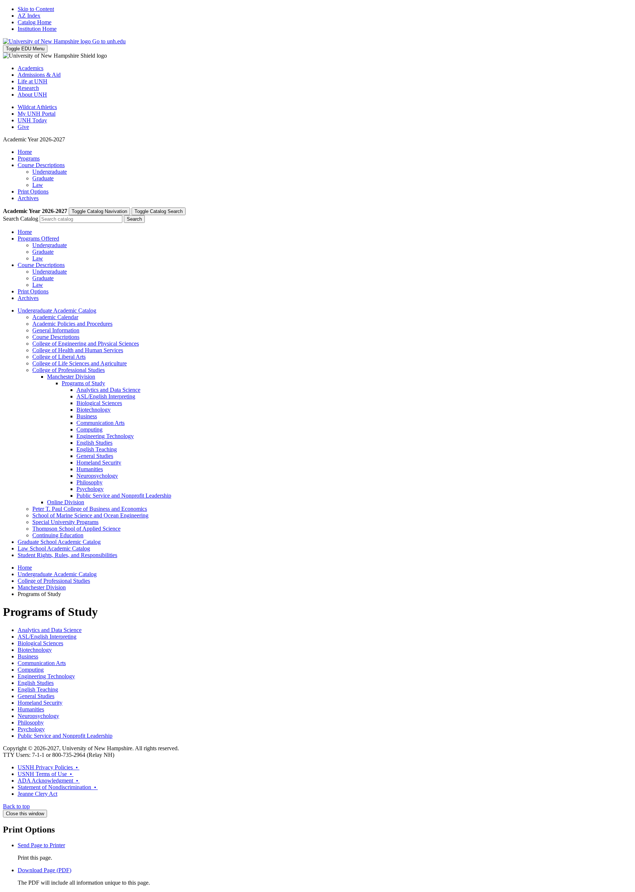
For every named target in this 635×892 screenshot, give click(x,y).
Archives (28, 198)
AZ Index (29, 15)
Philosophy (89, 482)
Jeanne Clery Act (37, 794)
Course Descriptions (41, 165)
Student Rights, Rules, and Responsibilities (67, 555)
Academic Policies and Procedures (72, 324)
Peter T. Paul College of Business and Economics (89, 509)
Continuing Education (57, 535)
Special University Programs (65, 522)
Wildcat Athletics (37, 107)
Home (25, 152)
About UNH (32, 94)
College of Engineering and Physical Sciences (85, 343)
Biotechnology (93, 410)
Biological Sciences (99, 403)
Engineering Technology (105, 436)
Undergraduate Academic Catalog (57, 310)
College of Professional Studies (68, 370)
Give (23, 127)
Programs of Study (83, 383)
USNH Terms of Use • (45, 774)
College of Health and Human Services (77, 350)
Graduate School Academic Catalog (59, 542)
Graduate (43, 178)
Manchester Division (71, 376)
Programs (29, 158)
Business (86, 416)
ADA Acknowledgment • (49, 780)
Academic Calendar (55, 317)
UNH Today (32, 120)
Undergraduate (49, 172)
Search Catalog (20, 219)
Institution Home (37, 29)
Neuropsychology (97, 476)
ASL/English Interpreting (47, 636)
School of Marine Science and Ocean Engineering (90, 515)
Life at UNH (32, 81)
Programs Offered (38, 238)
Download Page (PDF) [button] (44, 870)
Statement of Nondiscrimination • (58, 787)
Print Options (33, 191)
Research (28, 88)
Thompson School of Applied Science (76, 529)
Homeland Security (98, 462)
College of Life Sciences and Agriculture (79, 363)
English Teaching (96, 449)
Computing (89, 429)
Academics (30, 68)
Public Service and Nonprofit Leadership (123, 495)
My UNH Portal (36, 114)
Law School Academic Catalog (54, 548)
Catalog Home (34, 22)
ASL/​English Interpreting (105, 396)
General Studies (94, 456)
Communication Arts (100, 423)
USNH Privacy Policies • (48, 767)
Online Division (65, 502)
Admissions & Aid (39, 75)
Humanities (89, 469)
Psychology (90, 489)
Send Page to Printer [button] (41, 845)
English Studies (94, 443)
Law (37, 185)
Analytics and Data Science (108, 390)
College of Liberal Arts (59, 357)
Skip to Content (36, 9)
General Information (55, 330)
